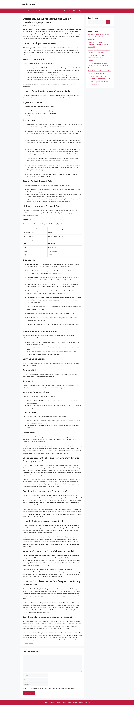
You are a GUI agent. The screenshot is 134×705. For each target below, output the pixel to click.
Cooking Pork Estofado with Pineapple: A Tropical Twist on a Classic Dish (98, 44)
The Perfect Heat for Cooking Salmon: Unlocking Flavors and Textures (97, 58)
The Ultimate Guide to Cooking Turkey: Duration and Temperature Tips (98, 65)
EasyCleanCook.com (59, 702)
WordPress (75, 702)
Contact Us (67, 11)
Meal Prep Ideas (48, 11)
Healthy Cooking (29, 643)
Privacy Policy (77, 11)
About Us (58, 11)
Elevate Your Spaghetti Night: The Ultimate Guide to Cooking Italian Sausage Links (98, 37)
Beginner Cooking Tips (34, 11)
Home (23, 11)
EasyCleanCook (27, 4)
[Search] (108, 22)
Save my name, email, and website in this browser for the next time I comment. (49, 688)
